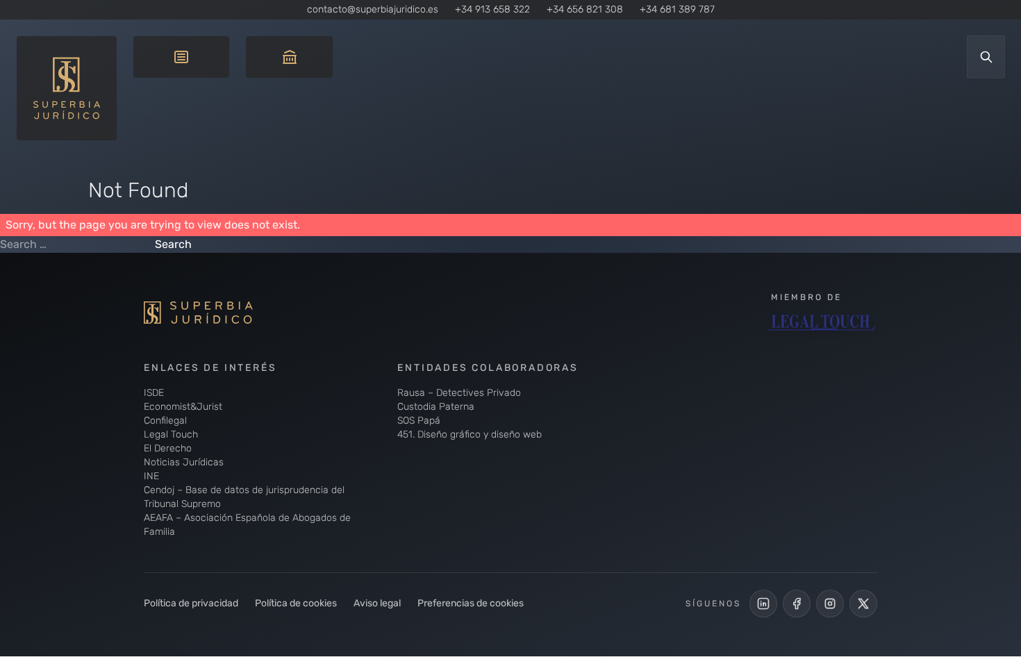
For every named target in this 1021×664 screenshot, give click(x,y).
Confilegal (165, 420)
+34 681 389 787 (677, 9)
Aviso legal (377, 603)
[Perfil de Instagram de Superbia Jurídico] (830, 603)
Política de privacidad (191, 603)
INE (151, 476)
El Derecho (168, 448)
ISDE (154, 393)
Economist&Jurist (183, 407)
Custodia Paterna (435, 407)
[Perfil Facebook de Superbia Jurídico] (797, 603)
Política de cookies (296, 603)
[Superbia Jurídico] (220, 312)
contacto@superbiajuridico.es (372, 9)
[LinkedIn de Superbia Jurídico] (763, 603)
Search (173, 244)
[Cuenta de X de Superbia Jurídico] (863, 603)
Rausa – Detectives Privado (459, 393)
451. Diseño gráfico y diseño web (469, 434)
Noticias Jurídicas (184, 462)
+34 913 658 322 (492, 9)
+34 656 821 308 (585, 9)
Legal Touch (171, 434)
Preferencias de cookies (470, 603)
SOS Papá (418, 420)
